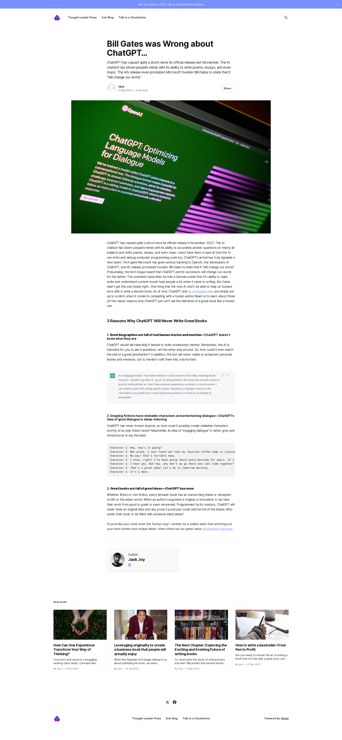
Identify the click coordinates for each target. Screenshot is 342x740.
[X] (167, 702)
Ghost (285, 718)
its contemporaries (201, 291)
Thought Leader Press (82, 17)
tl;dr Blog (107, 17)
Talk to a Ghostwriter (132, 17)
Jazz (121, 86)
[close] (338, 4)
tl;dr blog (172, 718)
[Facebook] (174, 702)
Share (227, 88)
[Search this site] (286, 17)
